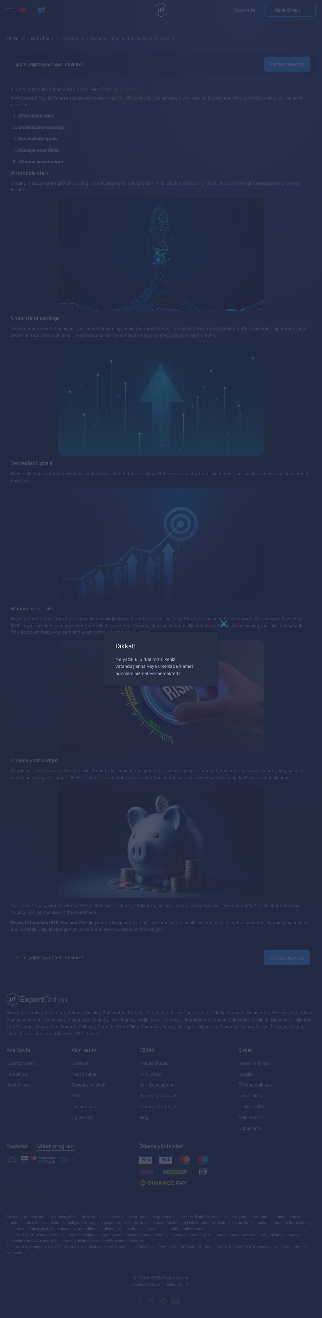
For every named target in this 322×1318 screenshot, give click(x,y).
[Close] (224, 625)
